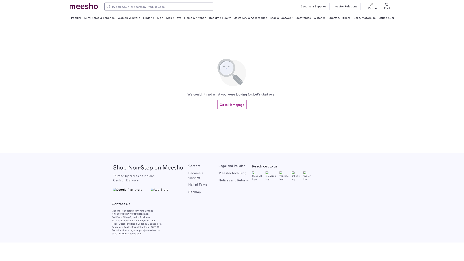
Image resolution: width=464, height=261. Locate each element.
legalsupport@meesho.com (145, 230)
